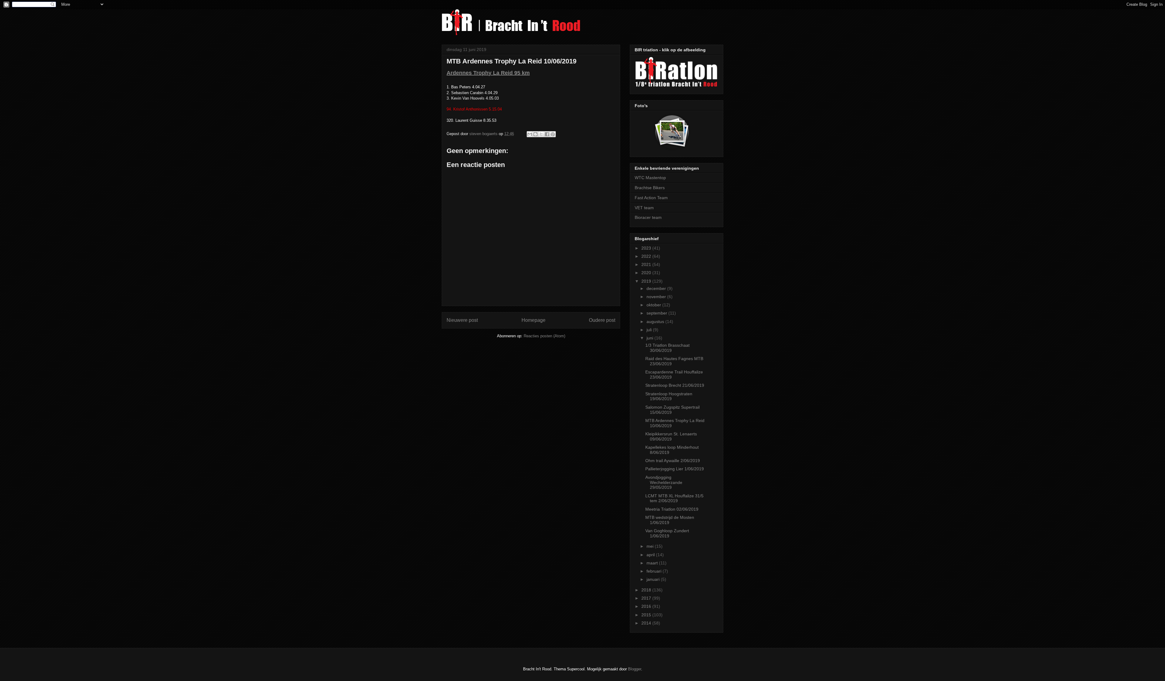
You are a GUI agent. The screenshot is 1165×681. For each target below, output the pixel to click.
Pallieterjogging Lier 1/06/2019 (674, 468)
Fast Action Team (651, 197)
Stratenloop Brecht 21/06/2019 (674, 385)
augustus (656, 321)
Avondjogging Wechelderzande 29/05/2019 (663, 482)
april (651, 554)
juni (650, 337)
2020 (646, 272)
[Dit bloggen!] (535, 134)
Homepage (533, 320)
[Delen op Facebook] (547, 134)
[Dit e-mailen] (530, 134)
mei (651, 546)
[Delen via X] (541, 134)
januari (654, 579)
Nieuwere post (462, 320)
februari (655, 571)
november (657, 296)
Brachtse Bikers (650, 187)
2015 (646, 614)
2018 (646, 589)
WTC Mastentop (650, 177)
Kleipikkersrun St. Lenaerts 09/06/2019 (671, 436)
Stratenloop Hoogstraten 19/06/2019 (668, 396)
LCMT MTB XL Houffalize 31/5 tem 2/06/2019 (674, 498)
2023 (646, 248)
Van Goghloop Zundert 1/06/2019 (667, 533)
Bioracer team (648, 217)
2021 (646, 264)
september (657, 313)
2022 (646, 256)
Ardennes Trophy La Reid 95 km (488, 73)
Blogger (634, 669)
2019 (646, 281)
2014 (646, 623)
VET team (644, 207)
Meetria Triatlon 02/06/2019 (671, 509)
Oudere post (602, 320)
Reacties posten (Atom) (544, 336)
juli (650, 329)
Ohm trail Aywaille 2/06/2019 (672, 460)
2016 (646, 606)
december (657, 288)
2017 (646, 598)
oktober (654, 304)
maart (653, 562)
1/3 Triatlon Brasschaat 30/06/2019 (667, 348)
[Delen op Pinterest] (553, 134)
